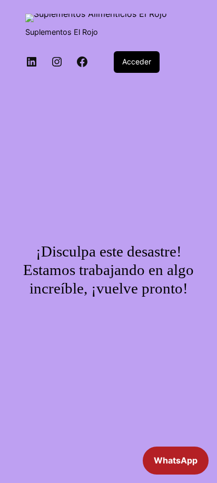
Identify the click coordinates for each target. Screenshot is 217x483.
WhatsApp (176, 460)
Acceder (136, 61)
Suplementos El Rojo (61, 31)
